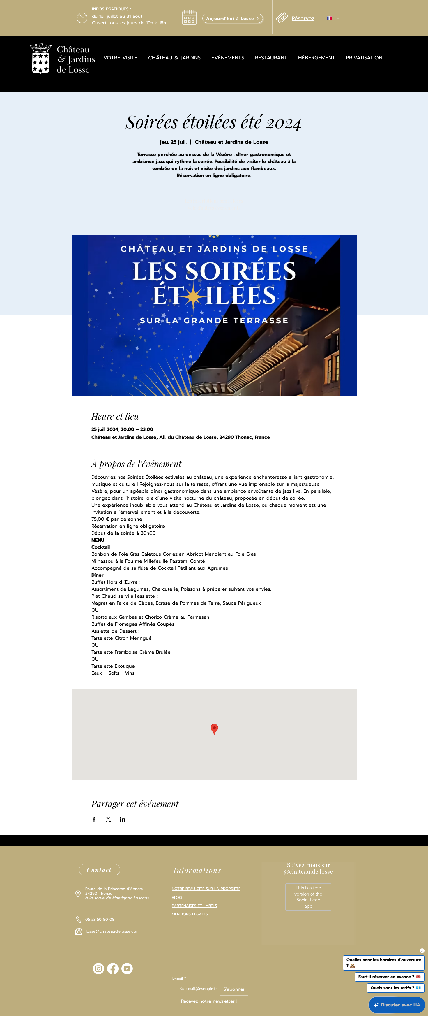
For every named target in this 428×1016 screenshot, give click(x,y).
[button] (232, 18)
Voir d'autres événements (214, 208)
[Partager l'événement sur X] (108, 819)
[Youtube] (127, 968)
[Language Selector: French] (333, 18)
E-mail (178, 978)
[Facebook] (113, 968)
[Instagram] (98, 968)
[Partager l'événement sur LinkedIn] (122, 819)
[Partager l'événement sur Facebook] (94, 819)
